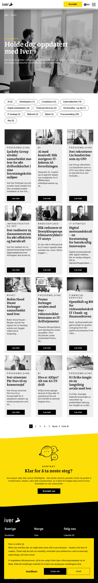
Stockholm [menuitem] (9, 535)
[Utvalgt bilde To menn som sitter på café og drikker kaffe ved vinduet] (18, 291)
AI (10, 101)
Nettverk (32, 114)
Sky (11, 120)
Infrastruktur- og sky (74, 108)
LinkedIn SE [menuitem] (69, 535)
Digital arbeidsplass (18, 108)
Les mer (16, 198)
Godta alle (55, 571)
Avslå (78, 571)
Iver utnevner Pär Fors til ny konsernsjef (17, 381)
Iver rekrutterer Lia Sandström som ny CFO (80, 155)
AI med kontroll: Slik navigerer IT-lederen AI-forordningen (48, 159)
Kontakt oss (49, 491)
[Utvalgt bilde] (18, 143)
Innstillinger (31, 571)
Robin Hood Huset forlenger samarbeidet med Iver (16, 307)
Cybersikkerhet (72, 101)
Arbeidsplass (27, 101)
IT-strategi (14, 114)
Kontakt (73, 4)
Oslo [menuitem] (36, 535)
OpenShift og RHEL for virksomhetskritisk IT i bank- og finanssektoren (83, 309)
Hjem (6, 15)
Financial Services (46, 108)
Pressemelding (69, 114)
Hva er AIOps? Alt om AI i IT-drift (48, 381)
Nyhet (49, 114)
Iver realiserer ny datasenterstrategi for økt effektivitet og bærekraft (20, 236)
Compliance (49, 101)
